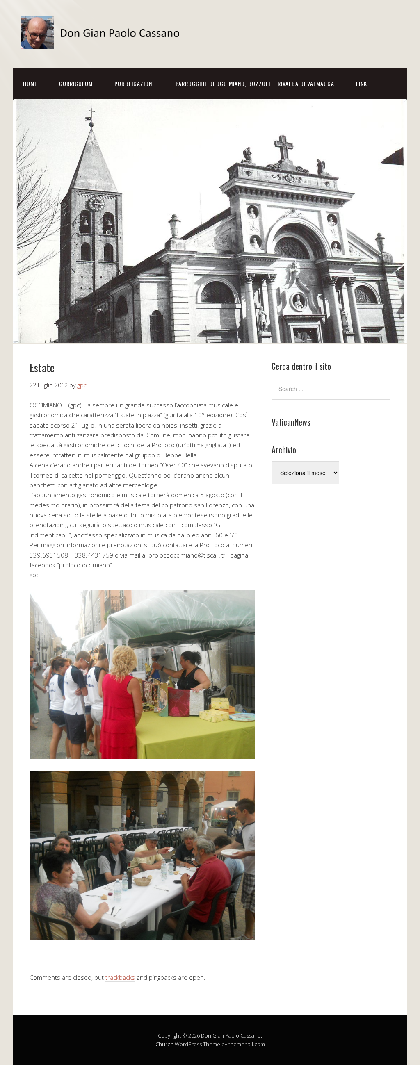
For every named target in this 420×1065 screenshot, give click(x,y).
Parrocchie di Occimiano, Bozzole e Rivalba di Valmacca (255, 83)
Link (361, 83)
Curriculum (76, 83)
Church (164, 1044)
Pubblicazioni (134, 83)
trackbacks (120, 977)
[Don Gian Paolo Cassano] (103, 42)
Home (30, 83)
